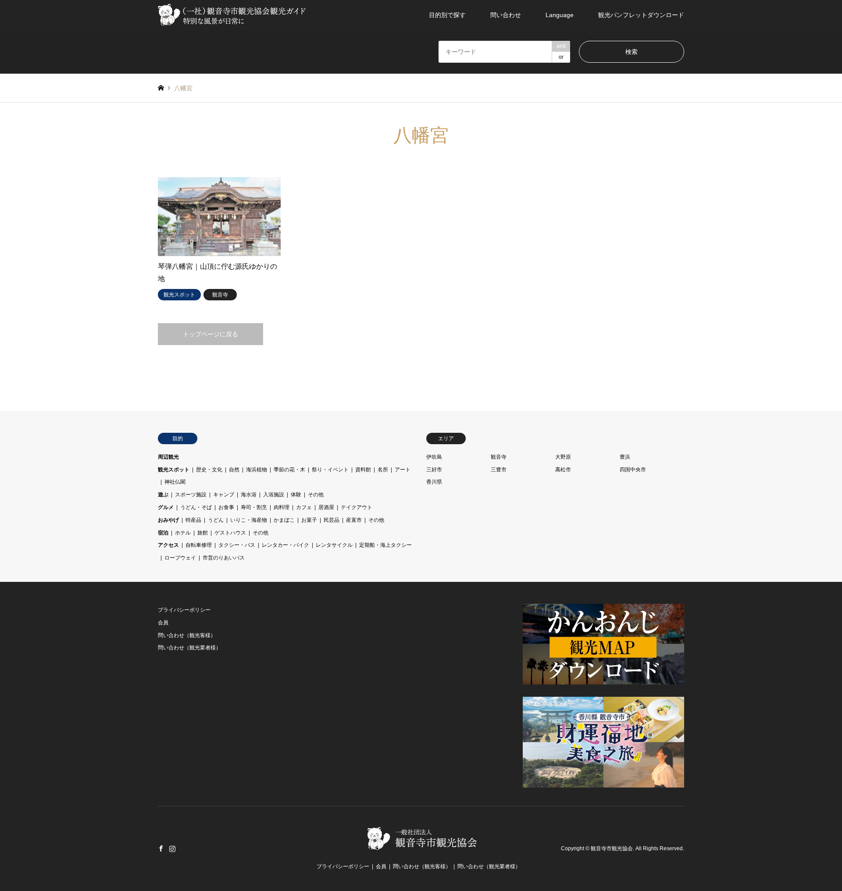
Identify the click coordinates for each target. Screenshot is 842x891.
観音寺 (499, 457)
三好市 (434, 470)
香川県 (434, 482)
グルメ (166, 507)
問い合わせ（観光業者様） (189, 648)
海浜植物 (256, 470)
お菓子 (309, 520)
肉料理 (281, 507)
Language (560, 14)
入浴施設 (273, 495)
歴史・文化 (209, 470)
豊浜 (625, 457)
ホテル (183, 533)
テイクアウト (356, 507)
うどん (216, 520)
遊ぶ (163, 495)
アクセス (168, 545)
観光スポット (173, 470)
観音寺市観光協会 (612, 848)
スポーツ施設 (191, 495)
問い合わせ (505, 14)
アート (402, 470)
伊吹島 (434, 457)
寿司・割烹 (254, 507)
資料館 (363, 470)
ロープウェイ (180, 558)
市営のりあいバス (224, 558)
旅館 (202, 533)
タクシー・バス (236, 545)
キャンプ (223, 495)
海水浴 (249, 495)
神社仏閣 (175, 482)
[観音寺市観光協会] (233, 14)
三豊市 (499, 470)
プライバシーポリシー (184, 610)
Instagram (172, 848)
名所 (383, 470)
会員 (163, 623)
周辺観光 (168, 457)
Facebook (161, 848)
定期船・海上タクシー (385, 545)
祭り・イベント (330, 470)
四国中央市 (633, 470)
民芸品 (331, 520)
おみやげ (168, 520)
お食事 (226, 507)
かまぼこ (284, 520)
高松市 (563, 470)
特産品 (193, 520)
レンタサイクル (334, 545)
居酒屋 (326, 507)
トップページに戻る (210, 334)
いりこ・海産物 (248, 520)
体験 (296, 495)
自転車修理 (199, 545)
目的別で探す (447, 14)
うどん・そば (196, 507)
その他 (316, 495)
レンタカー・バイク (285, 545)
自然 (234, 470)
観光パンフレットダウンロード (641, 14)
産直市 (354, 520)
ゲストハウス (230, 533)
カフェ (304, 507)
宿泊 (163, 533)
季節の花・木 (289, 470)
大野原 (563, 457)
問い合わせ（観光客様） (187, 635)
